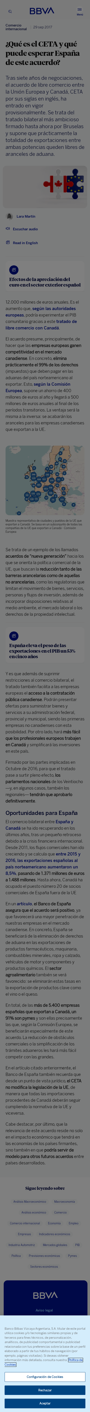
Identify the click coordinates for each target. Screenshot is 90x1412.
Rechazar (45, 1390)
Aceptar (45, 1403)
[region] (45, 1363)
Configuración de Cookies (45, 1377)
